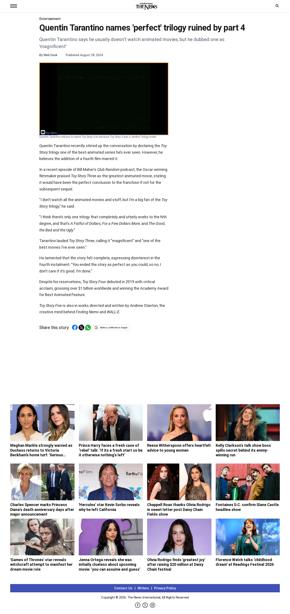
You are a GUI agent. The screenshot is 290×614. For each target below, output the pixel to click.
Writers (143, 588)
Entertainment (50, 19)
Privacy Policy (165, 588)
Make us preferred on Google (113, 327)
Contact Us (123, 588)
